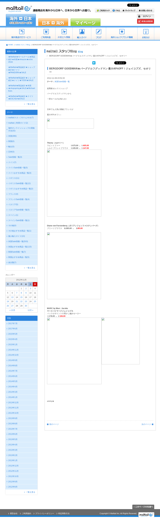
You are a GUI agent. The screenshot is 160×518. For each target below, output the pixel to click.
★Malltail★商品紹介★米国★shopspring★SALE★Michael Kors (21, 88)
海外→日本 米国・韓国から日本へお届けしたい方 (21, 20)
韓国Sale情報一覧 (17, 252)
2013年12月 (13, 402)
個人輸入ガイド (16, 236)
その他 (12, 225)
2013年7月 (13, 429)
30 (26, 306)
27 (12, 306)
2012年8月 (13, 487)
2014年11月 (13, 350)
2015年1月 (13, 344)
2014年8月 (13, 366)
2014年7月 (13, 371)
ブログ (98, 34)
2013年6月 (13, 434)
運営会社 (14, 513)
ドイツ (12, 162)
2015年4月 (13, 339)
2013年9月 (13, 418)
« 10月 (12, 310)
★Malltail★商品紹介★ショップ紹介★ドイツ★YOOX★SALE (21, 79)
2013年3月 (13, 450)
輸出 (11, 147)
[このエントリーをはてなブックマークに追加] (93, 62)
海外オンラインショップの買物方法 (21, 129)
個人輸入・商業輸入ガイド (81, 34)
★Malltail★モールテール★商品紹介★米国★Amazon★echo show (21, 59)
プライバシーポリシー (44, 513)
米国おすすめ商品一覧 (20, 247)
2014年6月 (13, 376)
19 (8, 301)
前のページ (54, 424)
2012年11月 (13, 471)
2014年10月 (13, 355)
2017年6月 (13, 329)
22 (21, 301)
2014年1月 (13, 397)
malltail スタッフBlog (22, 45)
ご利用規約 (26, 513)
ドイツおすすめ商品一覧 (19, 173)
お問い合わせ (146, 10)
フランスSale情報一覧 (19, 199)
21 (17, 301)
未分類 (12, 262)
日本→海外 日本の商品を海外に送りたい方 (53, 20)
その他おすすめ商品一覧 (19, 231)
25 (35, 301)
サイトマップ (129, 10)
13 (12, 297)
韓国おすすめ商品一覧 (18, 257)
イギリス (13, 178)
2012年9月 (13, 482)
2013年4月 (13, 445)
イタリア (13, 204)
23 (26, 301)
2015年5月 (13, 334)
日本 (11, 152)
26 (8, 306)
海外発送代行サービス (21, 34)
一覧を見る (30, 104)
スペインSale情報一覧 (19, 220)
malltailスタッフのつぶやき (21, 118)
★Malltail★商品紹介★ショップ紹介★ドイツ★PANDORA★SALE (21, 70)
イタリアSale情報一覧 (19, 210)
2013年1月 (13, 460)
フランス (13, 194)
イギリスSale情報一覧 (19, 183)
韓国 (11, 141)
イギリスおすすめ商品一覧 (20, 189)
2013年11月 (13, 408)
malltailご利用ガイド (18, 123)
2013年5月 (13, 439)
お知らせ (145, 34)
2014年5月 (13, 381)
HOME (10, 45)
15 (21, 297)
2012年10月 (13, 476)
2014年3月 (13, 392)
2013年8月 (13, 424)
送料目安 (63, 34)
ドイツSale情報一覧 (18, 168)
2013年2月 (13, 455)
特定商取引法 (64, 513)
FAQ (116, 10)
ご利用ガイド (103, 10)
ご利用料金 (45, 34)
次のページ (146, 424)
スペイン (13, 215)
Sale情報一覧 (15, 157)
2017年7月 (13, 323)
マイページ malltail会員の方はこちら (85, 20)
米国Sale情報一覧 (18, 241)
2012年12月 (13, 466)
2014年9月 (13, 360)
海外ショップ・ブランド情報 (121, 34)
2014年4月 (13, 387)
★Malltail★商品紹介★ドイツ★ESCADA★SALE (20, 97)
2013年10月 (13, 413)
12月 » (30, 310)
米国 (12, 136)
